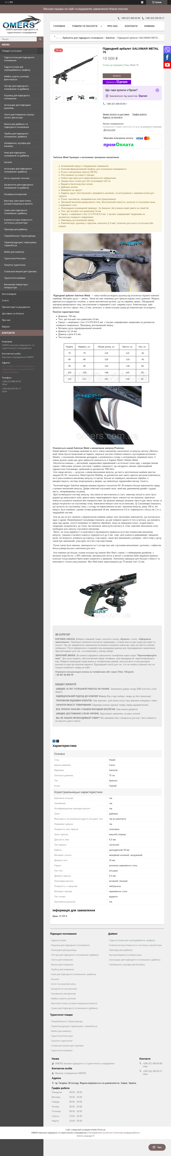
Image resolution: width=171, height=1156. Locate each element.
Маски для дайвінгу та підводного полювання (16, 125)
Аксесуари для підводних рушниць (17, 106)
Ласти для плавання (62, 959)
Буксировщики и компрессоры (125, 954)
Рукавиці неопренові (15, 194)
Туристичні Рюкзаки (15, 258)
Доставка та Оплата (13, 313)
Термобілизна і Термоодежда (19, 235)
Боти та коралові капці (63, 983)
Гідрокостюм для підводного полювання (19, 59)
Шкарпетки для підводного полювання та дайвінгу (18, 186)
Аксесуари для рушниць (64, 949)
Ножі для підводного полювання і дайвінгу (73, 974)
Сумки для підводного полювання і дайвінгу (15, 212)
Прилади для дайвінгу (15, 229)
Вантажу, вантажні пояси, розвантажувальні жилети (18, 202)
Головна (59, 26)
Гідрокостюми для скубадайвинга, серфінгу (17, 68)
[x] (57, 741)
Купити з (111, 82)
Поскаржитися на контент (100, 1133)
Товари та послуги (12, 50)
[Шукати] (40, 39)
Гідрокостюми (58, 940)
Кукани (8, 162)
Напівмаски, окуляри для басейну (17, 145)
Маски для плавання (62, 964)
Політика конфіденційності (127, 1133)
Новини (149, 26)
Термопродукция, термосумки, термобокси (20, 244)
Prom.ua (101, 1130)
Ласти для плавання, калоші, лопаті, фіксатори (19, 116)
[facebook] (54, 741)
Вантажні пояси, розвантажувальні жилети (74, 1003)
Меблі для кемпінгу (14, 251)
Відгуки (6, 326)
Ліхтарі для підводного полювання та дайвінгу (16, 87)
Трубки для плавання (62, 969)
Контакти (131, 26)
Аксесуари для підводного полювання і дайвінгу (18, 170)
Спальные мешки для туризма (20, 271)
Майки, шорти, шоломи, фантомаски (16, 78)
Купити (117, 75)
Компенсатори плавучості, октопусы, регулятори (18, 221)
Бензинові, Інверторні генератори (16, 286)
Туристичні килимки (14, 277)
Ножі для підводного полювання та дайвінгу (16, 154)
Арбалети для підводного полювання (83, 37)
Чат (159, 1147)
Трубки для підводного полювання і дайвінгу (16, 135)
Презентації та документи (16, 306)
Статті (5, 300)
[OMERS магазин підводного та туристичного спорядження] (22, 22)
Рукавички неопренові (63, 993)
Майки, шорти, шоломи (63, 998)
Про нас (6, 320)
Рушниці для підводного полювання (17, 97)
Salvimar (110, 37)
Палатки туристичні (14, 264)
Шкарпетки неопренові (64, 988)
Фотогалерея (9, 293)
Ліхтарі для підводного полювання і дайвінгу (75, 954)
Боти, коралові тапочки (16, 178)
